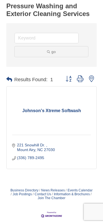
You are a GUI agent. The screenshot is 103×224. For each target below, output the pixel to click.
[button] (9, 79)
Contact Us (43, 194)
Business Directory (24, 190)
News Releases (53, 190)
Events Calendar (80, 190)
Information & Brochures (72, 194)
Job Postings (22, 194)
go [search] (53, 51)
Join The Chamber (51, 198)
